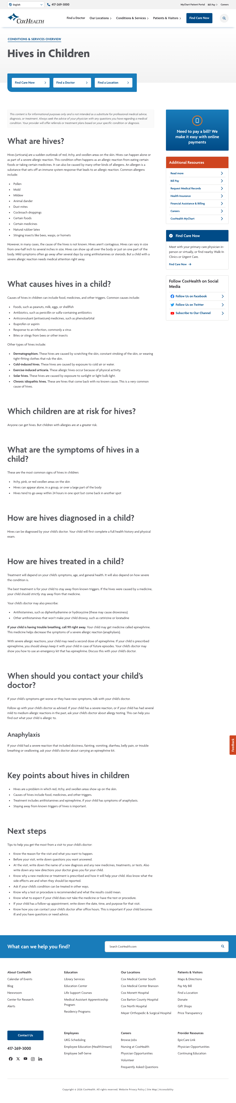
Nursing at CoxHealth (135, 1047)
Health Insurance (181, 196)
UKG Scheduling (74, 1040)
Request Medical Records (186, 188)
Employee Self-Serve (77, 1053)
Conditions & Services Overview (34, 39)
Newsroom (14, 993)
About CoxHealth (19, 972)
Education (71, 972)
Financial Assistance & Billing (188, 203)
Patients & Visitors (165, 18)
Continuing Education (192, 1053)
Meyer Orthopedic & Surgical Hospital (146, 1013)
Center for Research (20, 1000)
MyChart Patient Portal (193, 4)
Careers (225, 4)
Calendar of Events (19, 979)
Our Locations (99, 18)
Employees (71, 1033)
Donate (183, 1000)
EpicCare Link (186, 1040)
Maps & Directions (190, 979)
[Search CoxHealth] (224, 18)
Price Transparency (190, 1013)
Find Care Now (199, 18)
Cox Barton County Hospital (139, 1000)
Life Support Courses (78, 993)
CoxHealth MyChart (183, 218)
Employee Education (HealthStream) (88, 1047)
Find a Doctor (76, 18)
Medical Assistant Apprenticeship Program (86, 1002)
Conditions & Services (131, 18)
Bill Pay (211, 4)
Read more (177, 173)
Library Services (74, 979)
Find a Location (108, 83)
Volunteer (127, 1060)
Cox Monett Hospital (135, 993)
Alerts (11, 1006)
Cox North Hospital (134, 1006)
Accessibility (166, 1089)
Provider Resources (191, 1033)
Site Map (152, 1089)
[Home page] (25, 18)
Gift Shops (185, 1006)
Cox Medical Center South (138, 979)
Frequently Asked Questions (139, 1067)
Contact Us (25, 1035)
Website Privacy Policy (132, 1089)
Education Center (75, 986)
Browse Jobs (129, 1040)
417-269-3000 (60, 4)
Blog (10, 986)
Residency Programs (77, 1011)
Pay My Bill (185, 986)
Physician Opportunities (137, 1053)
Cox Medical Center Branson (139, 986)
